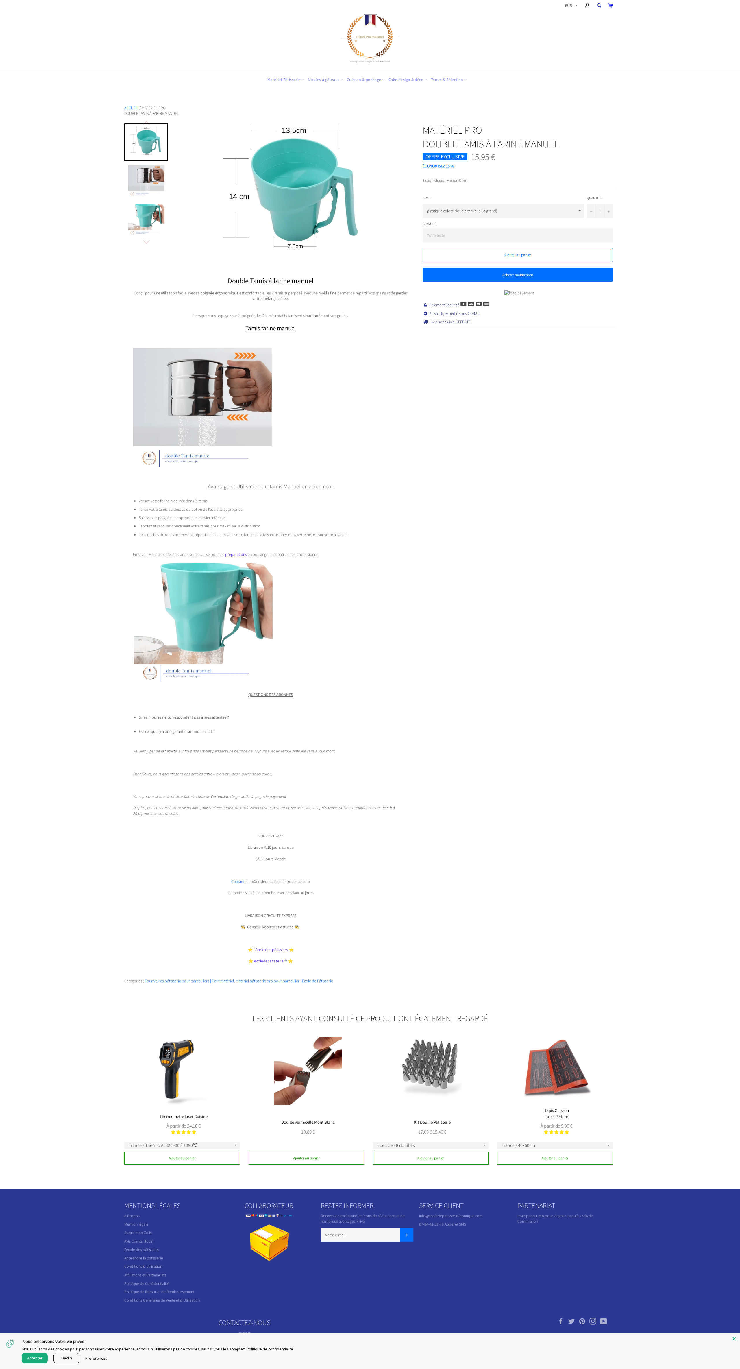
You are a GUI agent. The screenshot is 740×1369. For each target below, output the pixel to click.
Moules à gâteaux (324, 79)
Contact (238, 881)
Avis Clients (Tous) (138, 1241)
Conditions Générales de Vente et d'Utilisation (162, 1300)
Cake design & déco (406, 79)
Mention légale (136, 1224)
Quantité (594, 197)
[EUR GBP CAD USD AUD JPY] (570, 6)
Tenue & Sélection (447, 79)
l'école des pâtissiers (141, 1249)
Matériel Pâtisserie (284, 79)
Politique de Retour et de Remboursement (159, 1291)
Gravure (429, 224)
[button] (183, 1132)
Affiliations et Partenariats (145, 1275)
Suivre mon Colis (138, 1232)
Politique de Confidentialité (146, 1283)
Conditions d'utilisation (143, 1266)
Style (427, 197)
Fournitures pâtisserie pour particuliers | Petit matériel (189, 981)
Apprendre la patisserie (143, 1258)
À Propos (132, 1215)
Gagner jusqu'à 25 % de (573, 1215)
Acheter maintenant (517, 274)
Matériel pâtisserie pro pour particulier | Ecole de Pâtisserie (284, 981)
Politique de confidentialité (270, 1349)
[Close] (734, 1339)
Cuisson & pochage (364, 79)
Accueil (131, 107)
